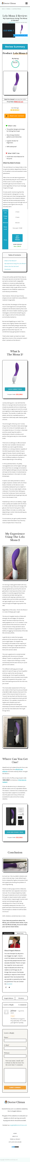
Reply (12, 1016)
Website (7, 1053)
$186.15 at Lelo (18, 101)
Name (6, 1037)
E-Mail (7, 1045)
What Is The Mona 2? (10, 260)
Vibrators (21, 998)
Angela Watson (8, 998)
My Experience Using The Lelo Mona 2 (15, 263)
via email (9, 984)
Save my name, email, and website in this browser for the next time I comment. (15, 1063)
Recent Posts (20, 933)
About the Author (8, 933)
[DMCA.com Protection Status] (15, 1147)
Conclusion (7, 269)
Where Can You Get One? (11, 266)
